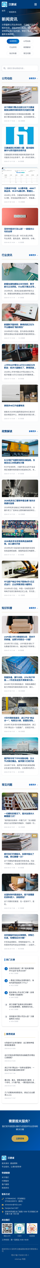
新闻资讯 (5, 1188)
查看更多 (33, 78)
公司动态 (26, 41)
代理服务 (5, 1181)
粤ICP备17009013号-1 (20, 1255)
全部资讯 (13, 41)
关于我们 (5, 1177)
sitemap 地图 (20, 1259)
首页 (3, 11)
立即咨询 (20, 1138)
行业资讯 (13, 47)
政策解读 (27, 47)
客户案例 (5, 1184)
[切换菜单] (35, 4)
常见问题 (27, 53)
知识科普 (13, 53)
